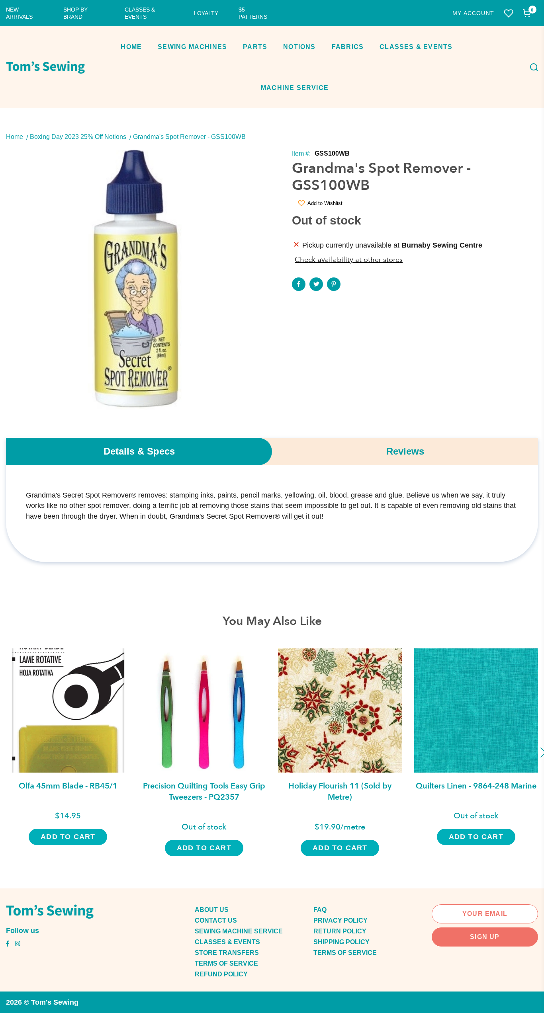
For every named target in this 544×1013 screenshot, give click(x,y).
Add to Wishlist (324, 203)
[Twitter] (316, 284)
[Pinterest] (333, 284)
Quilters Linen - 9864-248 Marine (476, 786)
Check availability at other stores (349, 260)
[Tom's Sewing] (45, 67)
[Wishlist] (508, 13)
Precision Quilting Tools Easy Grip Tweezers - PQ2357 (204, 791)
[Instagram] (17, 944)
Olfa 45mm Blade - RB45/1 (68, 786)
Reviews (405, 451)
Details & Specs (139, 451)
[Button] (531, 67)
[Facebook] (298, 284)
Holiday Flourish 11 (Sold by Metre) (339, 791)
